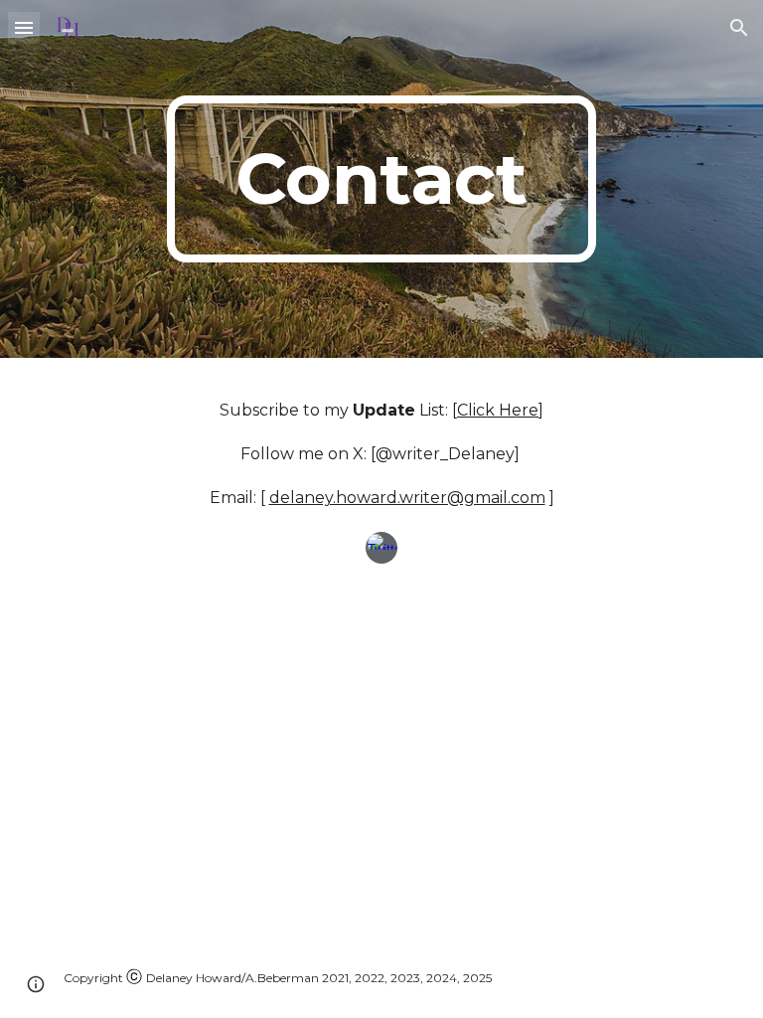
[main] (381, 178)
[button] (24, 27)
